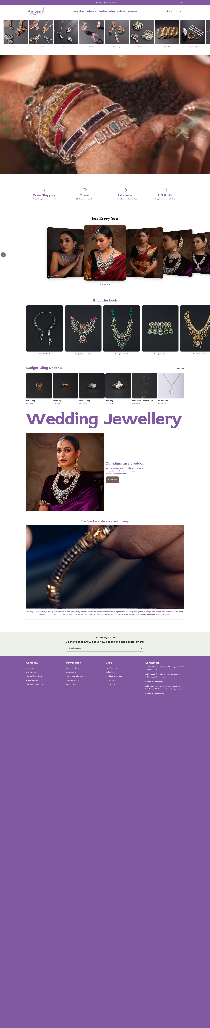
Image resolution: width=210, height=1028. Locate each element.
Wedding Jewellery (114, 676)
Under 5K (110, 680)
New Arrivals (111, 668)
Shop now (112, 479)
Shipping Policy (72, 680)
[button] (3, 254)
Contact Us (71, 672)
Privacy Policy (32, 680)
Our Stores (31, 672)
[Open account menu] (176, 11)
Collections (110, 672)
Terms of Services (34, 676)
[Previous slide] (27, 2)
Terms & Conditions (34, 684)
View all (180, 368)
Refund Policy (72, 684)
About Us (30, 668)
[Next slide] (181, 2)
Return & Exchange (74, 676)
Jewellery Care (72, 668)
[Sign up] (141, 648)
